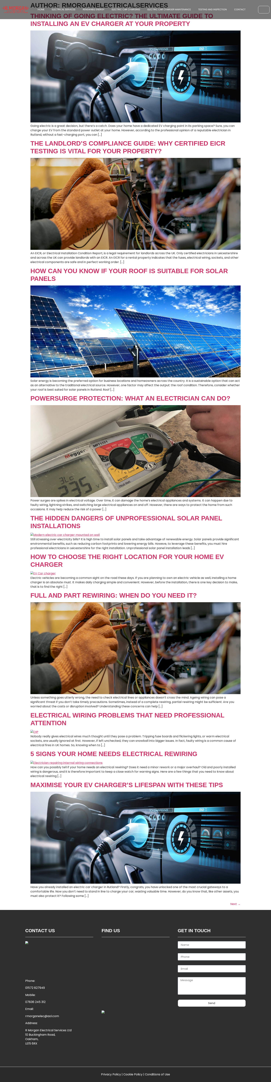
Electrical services (63, 9)
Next (235, 904)
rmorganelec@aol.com (42, 1016)
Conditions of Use (157, 1074)
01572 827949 (35, 988)
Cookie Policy (133, 1074)
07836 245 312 (35, 1002)
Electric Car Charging (126, 9)
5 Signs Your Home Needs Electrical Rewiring (113, 753)
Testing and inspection (212, 9)
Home (41, 9)
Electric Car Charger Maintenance (169, 9)
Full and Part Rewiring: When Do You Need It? (113, 595)
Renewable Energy (93, 9)
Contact (240, 9)
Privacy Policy (111, 1074)
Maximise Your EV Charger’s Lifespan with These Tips (126, 784)
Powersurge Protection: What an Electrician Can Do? (130, 398)
